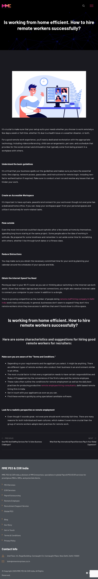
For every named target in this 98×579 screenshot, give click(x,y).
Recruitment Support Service (16, 506)
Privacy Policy (9, 540)
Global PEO (8, 511)
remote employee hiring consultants (58, 385)
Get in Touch (9, 530)
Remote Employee (12, 501)
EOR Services (9, 490)
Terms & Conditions (12, 535)
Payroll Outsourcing (12, 495)
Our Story (8, 525)
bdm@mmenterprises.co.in (18, 561)
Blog (6, 519)
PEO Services (9, 485)
